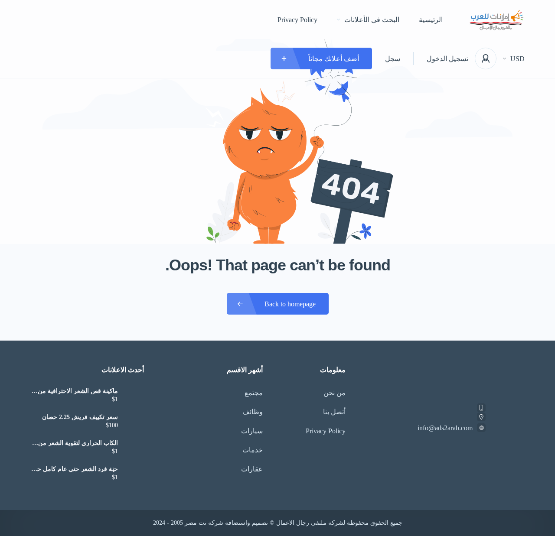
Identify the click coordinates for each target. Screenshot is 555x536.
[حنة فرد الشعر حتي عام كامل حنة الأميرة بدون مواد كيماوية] (134, 474)
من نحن (334, 392)
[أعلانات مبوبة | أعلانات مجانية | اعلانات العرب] (497, 20)
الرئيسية (431, 19)
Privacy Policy (297, 19)
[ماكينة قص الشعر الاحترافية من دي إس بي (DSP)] (134, 396)
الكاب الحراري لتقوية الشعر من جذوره (78, 443)
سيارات (252, 431)
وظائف (252, 412)
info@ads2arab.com (445, 428)
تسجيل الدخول (447, 58)
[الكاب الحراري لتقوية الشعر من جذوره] (134, 448)
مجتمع (254, 392)
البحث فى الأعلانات (371, 19)
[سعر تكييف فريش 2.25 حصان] (134, 422)
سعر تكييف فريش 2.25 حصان (80, 417)
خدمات (252, 450)
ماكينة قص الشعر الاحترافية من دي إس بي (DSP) (78, 391)
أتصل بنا (334, 412)
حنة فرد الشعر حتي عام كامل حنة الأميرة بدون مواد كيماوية (75, 469)
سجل (392, 58)
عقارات (252, 469)
